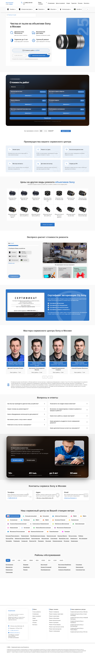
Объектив (52, 9)
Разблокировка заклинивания (57, 109)
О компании (51, 3)
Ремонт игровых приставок (56, 614)
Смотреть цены (31, 460)
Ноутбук (79, 9)
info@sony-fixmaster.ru (70, 498)
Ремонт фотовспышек (55, 620)
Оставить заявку (17, 460)
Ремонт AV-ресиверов (55, 624)
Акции (68, 3)
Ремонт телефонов (54, 611)
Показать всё (47, 118)
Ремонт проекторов (54, 616)
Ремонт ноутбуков (53, 622)
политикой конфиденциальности (31, 59)
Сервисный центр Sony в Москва (78, 611)
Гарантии (74, 3)
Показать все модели (47, 224)
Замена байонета (15, 100)
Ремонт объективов (54, 618)
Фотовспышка (66, 9)
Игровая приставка (26, 9)
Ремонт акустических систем (56, 626)
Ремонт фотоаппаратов (55, 629)
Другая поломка (65, 131)
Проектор (40, 9)
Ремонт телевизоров (54, 631)
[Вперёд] (87, 9)
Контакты (86, 3)
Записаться (28, 95)
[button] (44, 377)
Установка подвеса (54, 100)
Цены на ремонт (60, 3)
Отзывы (80, 3)
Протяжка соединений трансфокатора (21, 109)
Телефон (12, 9)
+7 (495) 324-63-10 (28, 3)
